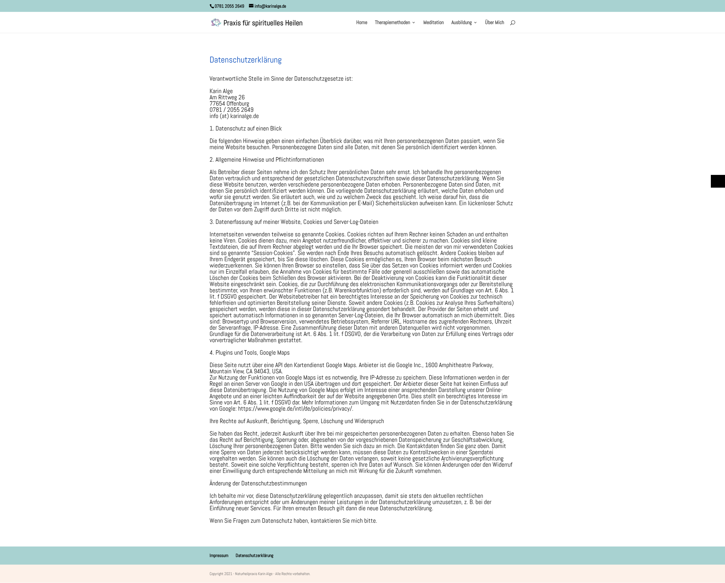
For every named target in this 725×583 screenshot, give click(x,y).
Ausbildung (461, 22)
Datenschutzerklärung (254, 555)
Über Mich (494, 22)
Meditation (433, 22)
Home (361, 22)
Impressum (219, 555)
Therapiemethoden (392, 22)
